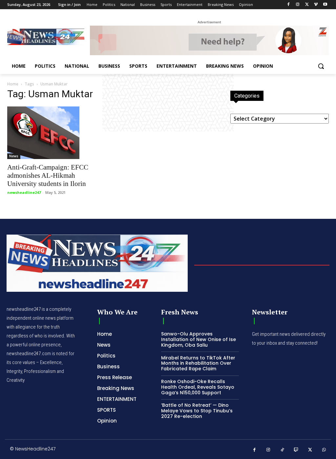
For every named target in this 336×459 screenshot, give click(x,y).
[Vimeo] (316, 5)
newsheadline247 (24, 192)
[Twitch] (296, 450)
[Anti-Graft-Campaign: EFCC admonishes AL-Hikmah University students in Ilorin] (56, 132)
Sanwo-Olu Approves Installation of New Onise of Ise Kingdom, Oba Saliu (198, 339)
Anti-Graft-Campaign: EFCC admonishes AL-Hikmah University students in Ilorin (47, 175)
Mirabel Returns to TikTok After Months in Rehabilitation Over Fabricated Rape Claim (198, 363)
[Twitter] (307, 5)
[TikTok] (282, 450)
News (13, 156)
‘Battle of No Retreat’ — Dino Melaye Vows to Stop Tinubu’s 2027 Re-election (197, 411)
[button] (321, 66)
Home (12, 84)
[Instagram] (298, 5)
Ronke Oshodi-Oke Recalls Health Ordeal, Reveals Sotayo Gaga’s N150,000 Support (197, 387)
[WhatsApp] (324, 450)
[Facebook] (288, 5)
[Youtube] (325, 5)
